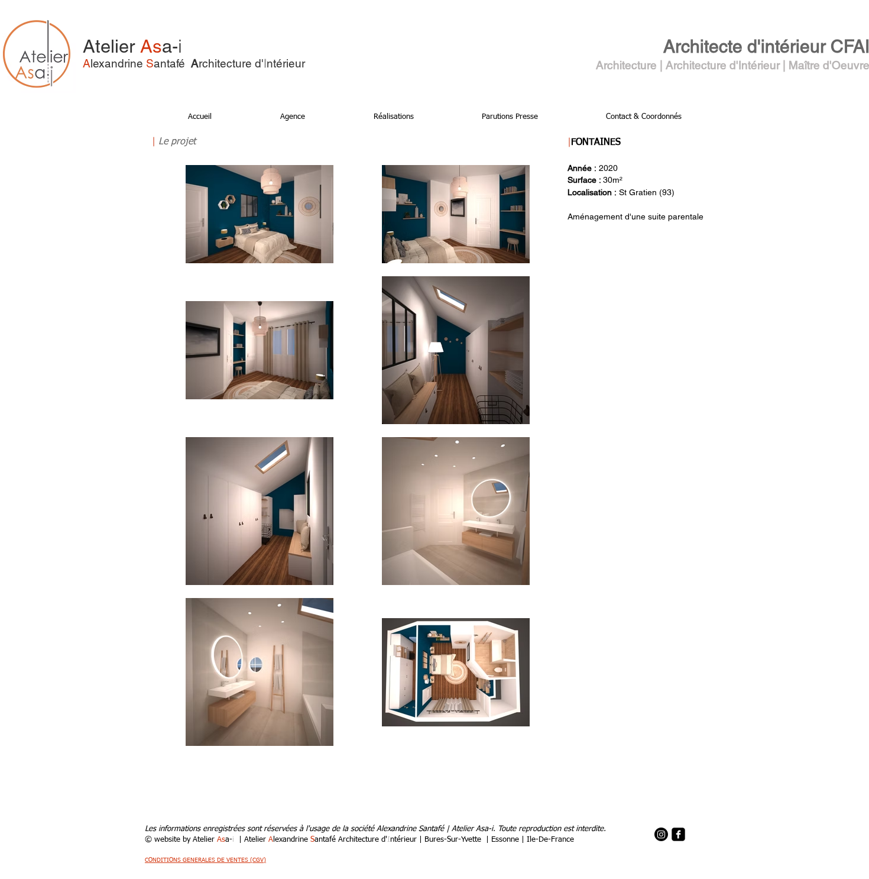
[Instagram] (661, 834)
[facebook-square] (678, 834)
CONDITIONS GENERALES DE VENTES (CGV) (205, 860)
